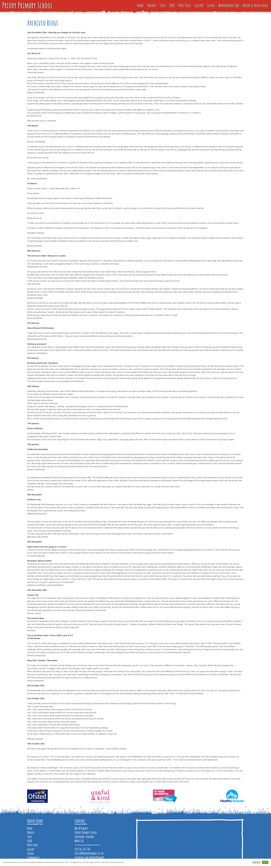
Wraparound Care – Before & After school (243, 5)
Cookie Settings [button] (256, 862)
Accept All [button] (265, 862)
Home (140, 5)
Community (33, 857)
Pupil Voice (184, 5)
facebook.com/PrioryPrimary (89, 857)
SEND (172, 5)
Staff (162, 5)
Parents (151, 5)
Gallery (199, 5)
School (211, 5)
